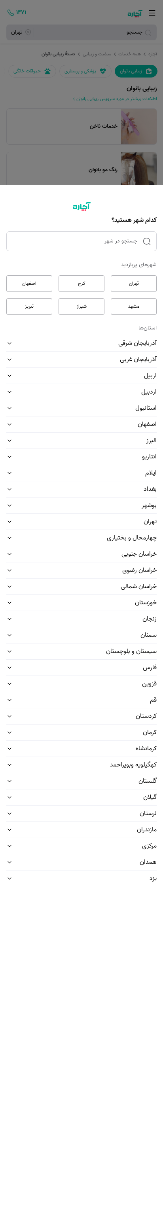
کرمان (150, 732)
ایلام (151, 473)
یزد (153, 878)
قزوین (149, 684)
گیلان (150, 797)
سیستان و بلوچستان (131, 651)
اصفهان (29, 283)
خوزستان (146, 603)
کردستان (146, 716)
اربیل (150, 376)
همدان (148, 862)
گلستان (147, 781)
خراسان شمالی (139, 586)
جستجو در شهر (120, 241)
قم (153, 700)
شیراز (82, 306)
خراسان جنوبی (139, 554)
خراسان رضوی (139, 570)
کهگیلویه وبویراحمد (133, 765)
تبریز (29, 306)
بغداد (150, 489)
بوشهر (149, 505)
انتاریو (149, 457)
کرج (81, 283)
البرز (151, 440)
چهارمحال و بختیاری (132, 538)
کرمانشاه (146, 749)
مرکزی (149, 846)
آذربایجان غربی (138, 359)
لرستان (148, 813)
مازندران (147, 830)
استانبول (146, 408)
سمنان (148, 635)
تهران (134, 283)
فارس (150, 667)
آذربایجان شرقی (137, 343)
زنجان (149, 619)
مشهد (133, 306)
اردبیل (149, 392)
